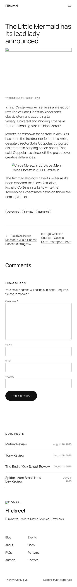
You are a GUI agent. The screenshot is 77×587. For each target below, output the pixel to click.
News (36, 97)
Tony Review (14, 455)
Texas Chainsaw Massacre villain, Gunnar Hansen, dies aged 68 (21, 240)
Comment (11, 301)
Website (9, 376)
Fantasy (28, 211)
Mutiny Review (16, 444)
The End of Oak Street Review (27, 466)
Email (8, 360)
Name (8, 344)
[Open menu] (69, 6)
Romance (43, 211)
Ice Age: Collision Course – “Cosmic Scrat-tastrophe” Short (56, 238)
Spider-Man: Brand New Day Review (23, 479)
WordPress (66, 579)
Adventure (13, 211)
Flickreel (11, 5)
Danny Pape (24, 97)
